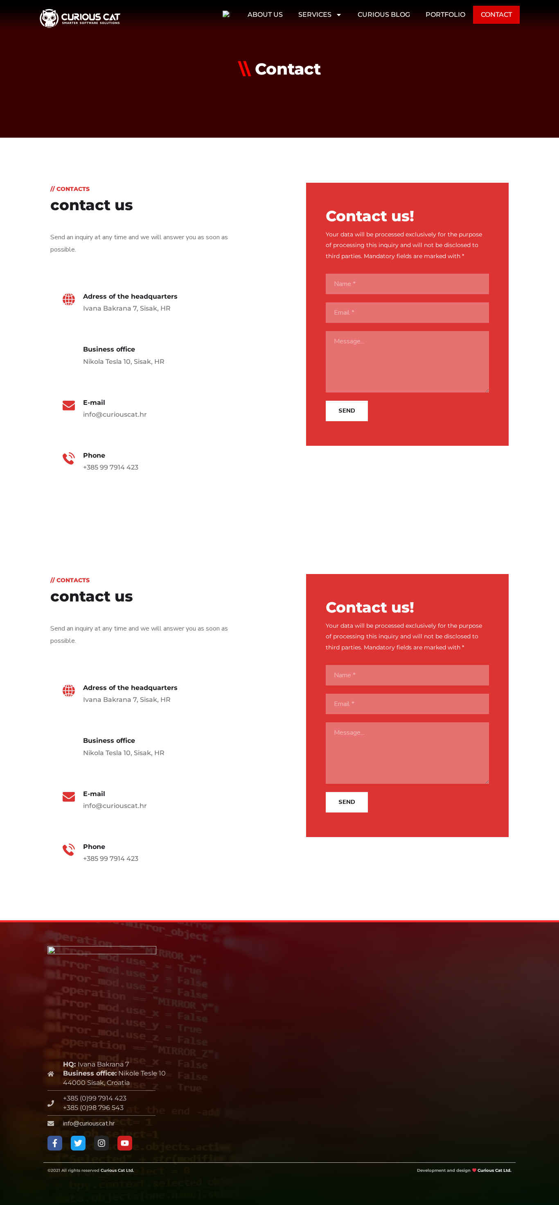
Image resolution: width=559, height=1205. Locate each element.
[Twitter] (78, 1143)
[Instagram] (101, 1143)
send (346, 411)
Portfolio (445, 14)
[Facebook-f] (54, 1143)
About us (265, 14)
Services (314, 14)
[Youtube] (124, 1143)
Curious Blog (384, 14)
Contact (496, 14)
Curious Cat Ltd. (117, 1170)
